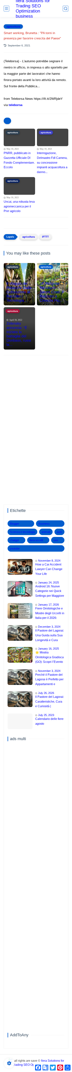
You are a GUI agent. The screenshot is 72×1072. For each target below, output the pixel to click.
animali (46, 531)
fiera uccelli (36, 540)
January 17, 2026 (48, 604)
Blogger (14, 523)
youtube (15, 548)
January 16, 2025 (48, 648)
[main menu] (6, 8)
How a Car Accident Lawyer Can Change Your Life (48, 569)
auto (59, 531)
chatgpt (14, 540)
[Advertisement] (36, 397)
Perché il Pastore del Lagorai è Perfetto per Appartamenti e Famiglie (49, 680)
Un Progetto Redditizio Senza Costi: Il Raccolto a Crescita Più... (52, 291)
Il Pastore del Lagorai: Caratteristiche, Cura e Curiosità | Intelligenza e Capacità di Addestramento (49, 702)
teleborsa (15, 105)
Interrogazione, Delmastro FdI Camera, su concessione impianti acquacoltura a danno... (52, 162)
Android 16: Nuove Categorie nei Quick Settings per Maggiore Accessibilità (49, 591)
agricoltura (13, 26)
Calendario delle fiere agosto (49, 721)
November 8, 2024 (49, 560)
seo (56, 540)
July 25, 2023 (46, 715)
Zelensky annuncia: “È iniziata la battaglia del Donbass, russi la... (18, 334)
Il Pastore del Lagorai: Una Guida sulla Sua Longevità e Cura (49, 635)
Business (44, 523)
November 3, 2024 (49, 670)
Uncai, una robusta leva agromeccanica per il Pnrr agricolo (19, 206)
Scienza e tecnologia (22, 531)
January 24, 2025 (48, 582)
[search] (65, 8)
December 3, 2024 (49, 626)
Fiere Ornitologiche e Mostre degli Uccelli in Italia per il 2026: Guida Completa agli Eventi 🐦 (49, 613)
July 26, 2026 (46, 692)
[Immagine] (20, 567)
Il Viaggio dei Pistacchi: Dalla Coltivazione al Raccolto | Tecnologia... (18, 291)
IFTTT (45, 236)
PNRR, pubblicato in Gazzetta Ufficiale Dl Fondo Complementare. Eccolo (19, 160)
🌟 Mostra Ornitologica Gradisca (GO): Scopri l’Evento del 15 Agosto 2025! (49, 657)
